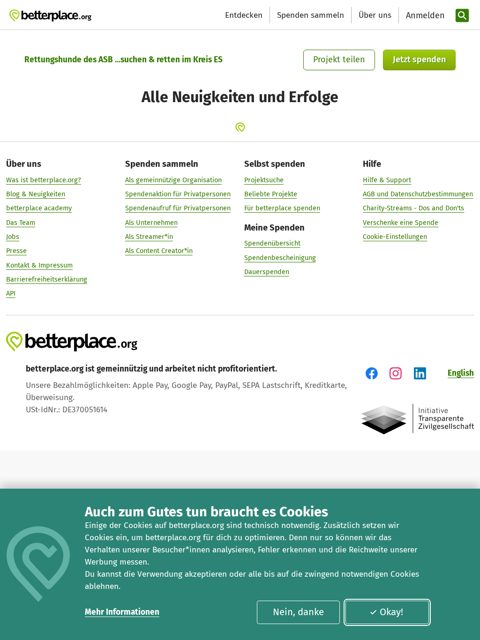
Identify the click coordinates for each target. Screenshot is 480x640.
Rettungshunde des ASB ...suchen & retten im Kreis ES (123, 60)
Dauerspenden (266, 272)
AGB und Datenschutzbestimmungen (418, 194)
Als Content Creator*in (159, 250)
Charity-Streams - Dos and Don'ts (413, 208)
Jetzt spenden (419, 59)
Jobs (12, 236)
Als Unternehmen (151, 222)
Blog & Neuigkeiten (35, 194)
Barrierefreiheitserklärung (46, 279)
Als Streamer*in (149, 236)
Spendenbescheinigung (280, 257)
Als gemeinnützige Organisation (173, 180)
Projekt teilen (339, 59)
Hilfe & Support (387, 180)
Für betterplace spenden (282, 208)
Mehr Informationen (122, 612)
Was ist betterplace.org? (43, 180)
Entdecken (243, 15)
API (10, 293)
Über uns (375, 15)
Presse (16, 250)
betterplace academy (39, 208)
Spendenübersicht (272, 243)
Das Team (20, 222)
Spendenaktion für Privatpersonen (178, 194)
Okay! (391, 612)
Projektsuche (264, 180)
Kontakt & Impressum (39, 265)
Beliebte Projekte (270, 194)
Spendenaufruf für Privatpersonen (178, 208)
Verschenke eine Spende (400, 222)
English (461, 373)
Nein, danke (298, 612)
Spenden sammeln (310, 15)
